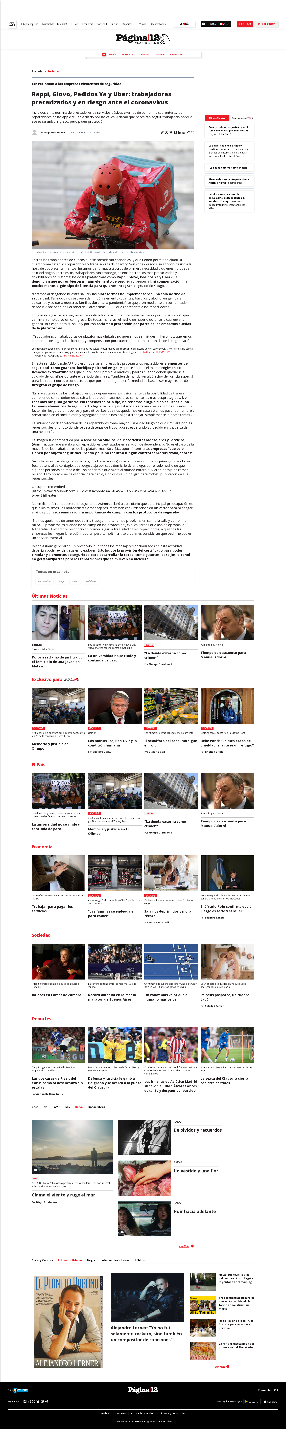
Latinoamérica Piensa (115, 1260)
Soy (67, 1107)
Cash (35, 1107)
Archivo (105, 1413)
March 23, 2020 (72, 355)
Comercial (264, 1390)
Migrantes (144, 54)
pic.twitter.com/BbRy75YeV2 (155, 352)
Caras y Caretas (42, 1260)
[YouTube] (42, 1401)
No (45, 1107)
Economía (87, 24)
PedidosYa (91, 581)
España (112, 54)
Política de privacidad (142, 1413)
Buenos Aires (176, 54)
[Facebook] (25, 1401)
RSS (275, 1390)
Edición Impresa (29, 24)
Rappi (61, 581)
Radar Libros (96, 1107)
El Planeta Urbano (70, 1260)
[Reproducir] (203, 24)
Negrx (91, 1260)
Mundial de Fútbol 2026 (54, 24)
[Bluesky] (37, 1401)
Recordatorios (158, 24)
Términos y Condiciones (172, 1413)
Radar (79, 1107)
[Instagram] (29, 1401)
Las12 (56, 1107)
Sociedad (102, 24)
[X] (33, 1401)
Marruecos (127, 54)
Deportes (127, 24)
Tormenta (159, 54)
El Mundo (141, 24)
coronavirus (44, 581)
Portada (37, 71)
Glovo (75, 581)
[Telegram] (46, 1401)
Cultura (114, 24)
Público (139, 1260)
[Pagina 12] (143, 39)
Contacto (121, 1413)
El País (74, 24)
